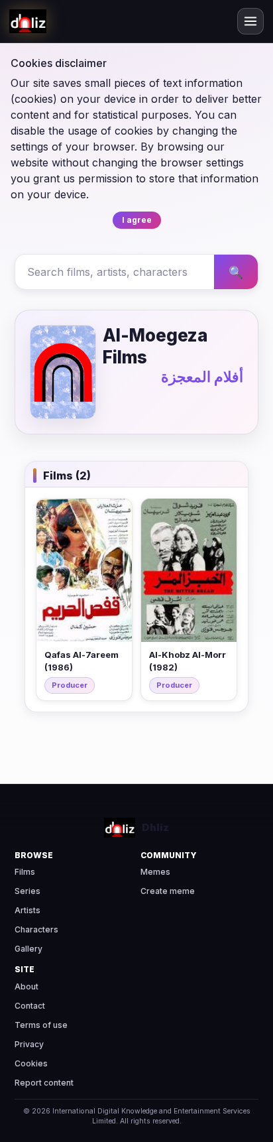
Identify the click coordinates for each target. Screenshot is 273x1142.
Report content (44, 1083)
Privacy (29, 1044)
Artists (27, 910)
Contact (30, 1006)
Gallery (28, 949)
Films (25, 872)
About (26, 986)
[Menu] (250, 21)
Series (27, 891)
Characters (36, 929)
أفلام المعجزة (202, 376)
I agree (137, 220)
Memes (155, 872)
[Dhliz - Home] (27, 21)
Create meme (167, 891)
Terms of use (41, 1025)
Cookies (31, 1063)
